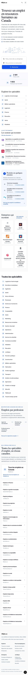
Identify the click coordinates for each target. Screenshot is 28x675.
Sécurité (17, 663)
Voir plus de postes (6, 135)
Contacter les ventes (20, 650)
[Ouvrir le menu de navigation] (25, 2)
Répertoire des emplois (6, 648)
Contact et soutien (5, 661)
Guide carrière (4, 659)
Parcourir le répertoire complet (9, 435)
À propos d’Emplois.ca (6, 657)
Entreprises (4, 650)
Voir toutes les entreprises (19, 217)
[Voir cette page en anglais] (22, 2)
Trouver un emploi (5, 646)
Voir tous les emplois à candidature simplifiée (11, 203)
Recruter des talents (19, 646)
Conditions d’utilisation (20, 661)
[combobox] (15, 59)
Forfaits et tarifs (18, 648)
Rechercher (15, 67)
